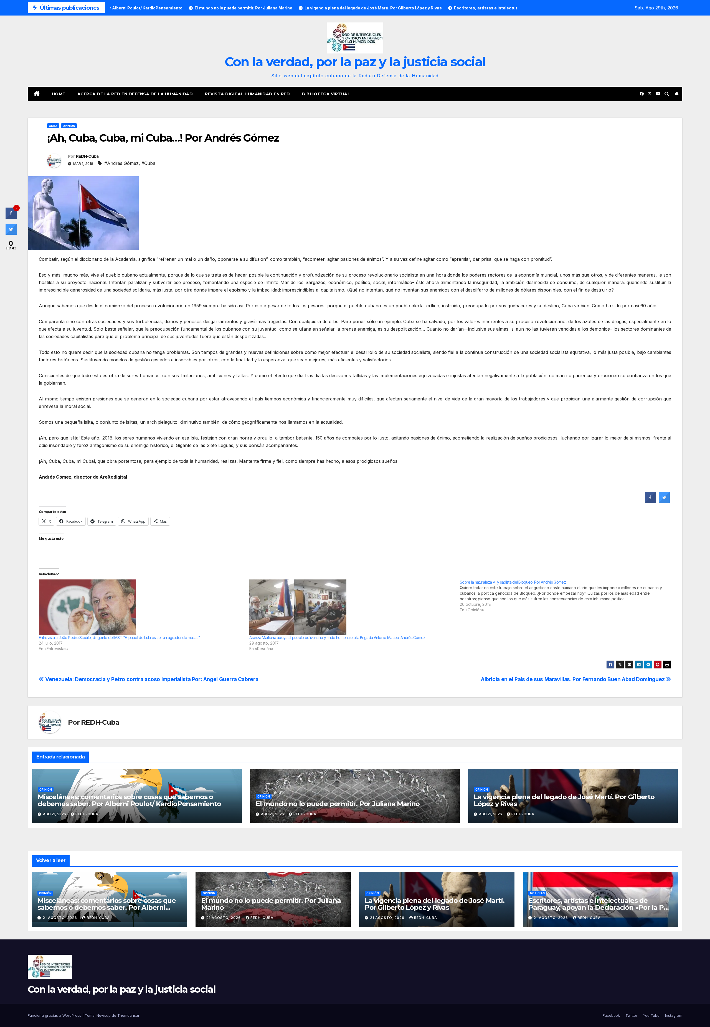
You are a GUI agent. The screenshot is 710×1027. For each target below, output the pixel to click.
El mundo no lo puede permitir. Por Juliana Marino (338, 804)
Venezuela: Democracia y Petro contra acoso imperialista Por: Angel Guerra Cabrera (151, 679)
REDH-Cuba (87, 156)
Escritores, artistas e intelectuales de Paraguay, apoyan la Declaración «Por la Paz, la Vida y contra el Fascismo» (600, 907)
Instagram (673, 1015)
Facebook (611, 1015)
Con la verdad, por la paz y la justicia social (355, 62)
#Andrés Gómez (121, 163)
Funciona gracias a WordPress (55, 1015)
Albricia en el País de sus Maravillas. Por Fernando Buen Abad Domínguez (573, 679)
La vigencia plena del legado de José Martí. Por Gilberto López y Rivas (564, 800)
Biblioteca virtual (326, 93)
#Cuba (148, 163)
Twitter (631, 1015)
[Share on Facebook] (650, 501)
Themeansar (128, 1015)
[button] (667, 94)
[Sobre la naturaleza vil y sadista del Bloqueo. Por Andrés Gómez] (565, 596)
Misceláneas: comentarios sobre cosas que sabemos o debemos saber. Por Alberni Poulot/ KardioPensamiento (129, 800)
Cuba (53, 125)
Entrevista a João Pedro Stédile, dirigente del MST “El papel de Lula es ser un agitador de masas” (119, 637)
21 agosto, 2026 (60, 918)
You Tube (651, 1015)
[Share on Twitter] (664, 501)
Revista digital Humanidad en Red (247, 93)
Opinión (69, 125)
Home (58, 93)
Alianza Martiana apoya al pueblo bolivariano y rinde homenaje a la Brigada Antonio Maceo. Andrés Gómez (337, 637)
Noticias (537, 893)
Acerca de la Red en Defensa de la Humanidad (135, 93)
